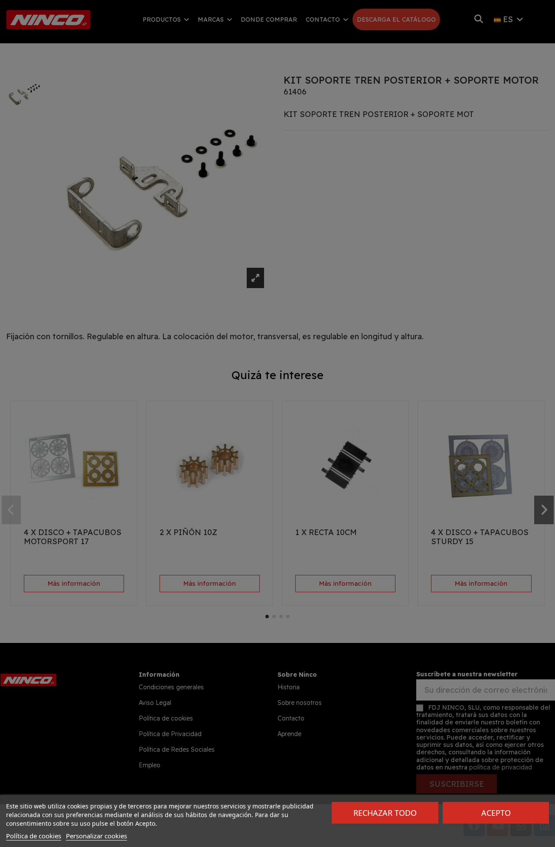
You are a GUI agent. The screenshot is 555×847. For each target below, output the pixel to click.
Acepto (496, 813)
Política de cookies (33, 835)
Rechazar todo (385, 813)
